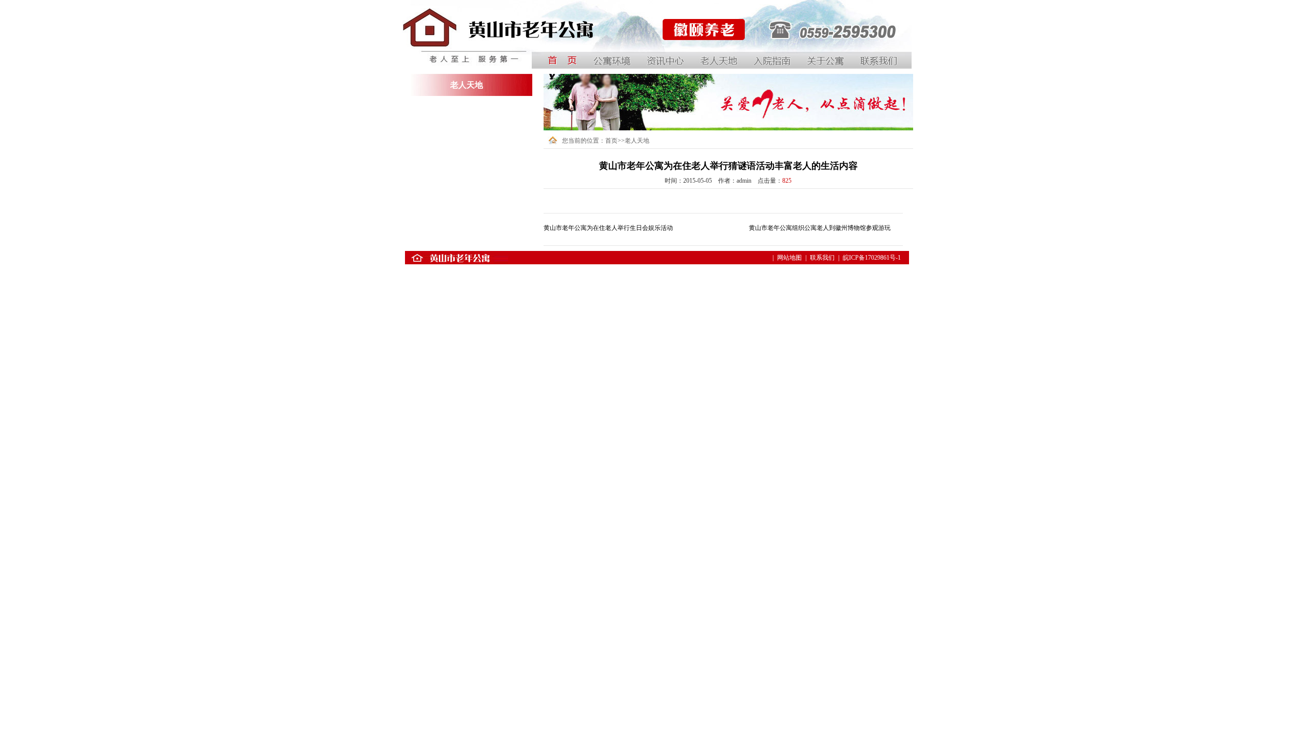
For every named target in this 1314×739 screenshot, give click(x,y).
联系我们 (822, 257)
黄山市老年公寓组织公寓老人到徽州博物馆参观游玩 (820, 227)
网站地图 (789, 257)
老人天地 (637, 140)
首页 (611, 140)
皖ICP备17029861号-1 (872, 257)
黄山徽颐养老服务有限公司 (699, 56)
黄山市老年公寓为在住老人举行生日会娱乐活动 (608, 227)
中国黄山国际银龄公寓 (433, 56)
